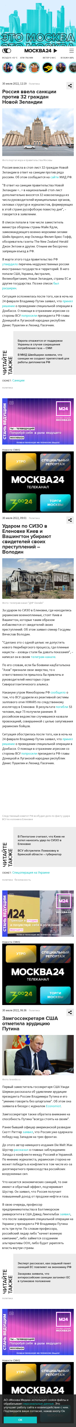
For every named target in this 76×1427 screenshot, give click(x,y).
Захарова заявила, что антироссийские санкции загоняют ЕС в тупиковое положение (44, 1277)
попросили (29, 315)
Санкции (18, 380)
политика (7, 387)
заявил (28, 1132)
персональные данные (38, 1404)
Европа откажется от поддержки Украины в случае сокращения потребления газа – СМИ (40, 344)
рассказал (21, 1150)
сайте (54, 177)
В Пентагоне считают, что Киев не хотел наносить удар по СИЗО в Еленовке (41, 840)
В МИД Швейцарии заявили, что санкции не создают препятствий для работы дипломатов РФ (43, 358)
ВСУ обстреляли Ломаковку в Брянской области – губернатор (39, 852)
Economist (53, 1106)
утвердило (10, 264)
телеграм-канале (43, 657)
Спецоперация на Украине (31, 872)
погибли (62, 707)
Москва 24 (38, 51)
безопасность (23, 880)
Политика (34, 84)
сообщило (58, 692)
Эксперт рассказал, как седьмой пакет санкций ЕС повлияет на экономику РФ (44, 1265)
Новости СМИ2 (11, 449)
